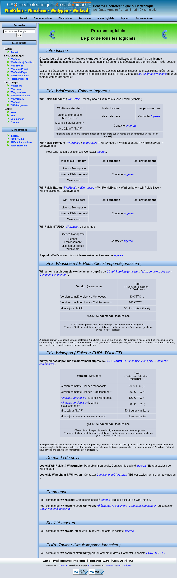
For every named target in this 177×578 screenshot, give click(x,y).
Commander (17, 119)
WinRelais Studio (20, 75)
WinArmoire (17, 65)
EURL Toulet (17, 139)
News (13, 112)
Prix (13, 115)
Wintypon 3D (17, 99)
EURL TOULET (156, 553)
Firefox (64, 565)
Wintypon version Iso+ (74, 397)
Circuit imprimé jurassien (123, 271)
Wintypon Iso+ (18, 92)
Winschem (16, 85)
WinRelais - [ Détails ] (22, 62)
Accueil (14, 52)
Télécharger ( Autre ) (99, 561)
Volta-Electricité (19, 145)
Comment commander (53, 274)
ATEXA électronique (21, 142)
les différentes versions (152, 73)
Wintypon (16, 89)
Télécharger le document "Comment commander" (126, 505)
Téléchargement (19, 79)
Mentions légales (124, 565)
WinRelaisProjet (19, 69)
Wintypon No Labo (20, 95)
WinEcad (15, 102)
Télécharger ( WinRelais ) (73, 561)
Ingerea (14, 136)
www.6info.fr (111, 565)
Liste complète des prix (156, 271)
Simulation (72, 226)
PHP (90, 565)
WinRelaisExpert (19, 72)
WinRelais (16, 59)
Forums (15, 122)
